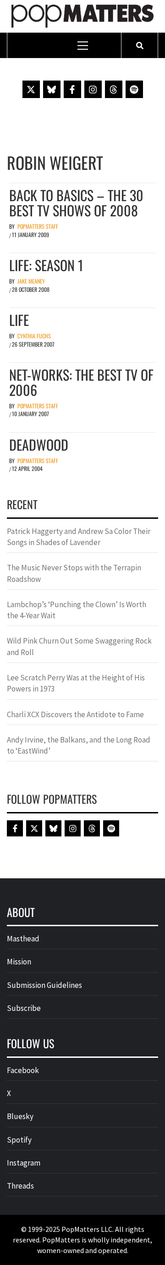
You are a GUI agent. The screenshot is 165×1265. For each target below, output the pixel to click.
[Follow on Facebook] (72, 89)
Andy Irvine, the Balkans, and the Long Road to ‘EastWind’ (78, 745)
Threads (20, 1186)
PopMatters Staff (37, 226)
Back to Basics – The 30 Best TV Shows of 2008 (76, 203)
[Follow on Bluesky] (51, 89)
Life (19, 319)
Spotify (19, 1140)
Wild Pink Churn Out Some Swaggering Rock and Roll (79, 646)
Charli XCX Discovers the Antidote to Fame (75, 714)
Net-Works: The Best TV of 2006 (81, 382)
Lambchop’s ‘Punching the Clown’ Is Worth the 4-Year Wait (76, 610)
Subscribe (24, 1008)
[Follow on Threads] (113, 89)
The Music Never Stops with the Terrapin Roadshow (74, 573)
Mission (19, 962)
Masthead (23, 939)
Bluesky (20, 1116)
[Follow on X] (31, 89)
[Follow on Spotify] (134, 89)
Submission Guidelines (44, 985)
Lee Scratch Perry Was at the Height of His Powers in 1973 (76, 683)
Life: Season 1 (46, 265)
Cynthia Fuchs (34, 336)
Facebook (23, 1070)
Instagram (23, 1163)
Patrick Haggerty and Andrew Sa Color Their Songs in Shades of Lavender (78, 536)
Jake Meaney (31, 281)
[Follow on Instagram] (93, 89)
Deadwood (38, 444)
